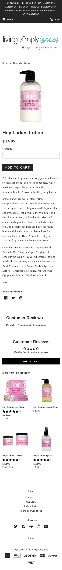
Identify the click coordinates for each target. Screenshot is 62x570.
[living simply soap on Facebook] (23, 527)
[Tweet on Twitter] (13, 298)
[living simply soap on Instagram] (38, 527)
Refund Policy (31, 506)
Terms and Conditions (31, 510)
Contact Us (31, 497)
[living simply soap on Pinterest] (31, 527)
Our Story (31, 502)
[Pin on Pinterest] (21, 298)
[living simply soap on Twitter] (16, 527)
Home (5, 63)
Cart (57, 19)
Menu (9, 19)
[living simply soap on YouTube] (46, 527)
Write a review (37, 325)
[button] (10, 411)
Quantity (7, 148)
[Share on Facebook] (6, 298)
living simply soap (40, 549)
